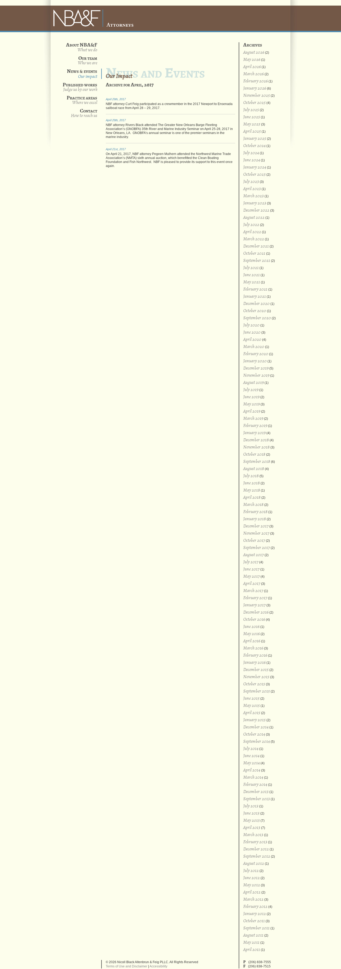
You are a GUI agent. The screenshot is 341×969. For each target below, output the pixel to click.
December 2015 (256, 669)
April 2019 (251, 411)
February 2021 (255, 289)
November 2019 (256, 375)
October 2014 (254, 734)
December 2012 (256, 849)
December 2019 (256, 368)
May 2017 (251, 576)
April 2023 (252, 188)
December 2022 (256, 210)
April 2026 (252, 66)
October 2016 (254, 619)
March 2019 (253, 418)
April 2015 (251, 712)
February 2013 (255, 842)
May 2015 (251, 705)
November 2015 (256, 676)
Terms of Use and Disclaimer (126, 966)
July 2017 (250, 562)
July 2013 (250, 806)
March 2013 (253, 834)
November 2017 (256, 533)
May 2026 (251, 59)
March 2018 (253, 504)
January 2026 (254, 88)
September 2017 (256, 547)
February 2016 (255, 655)
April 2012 (252, 892)
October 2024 (254, 145)
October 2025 (254, 102)
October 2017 (254, 540)
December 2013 (256, 791)
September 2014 (256, 741)
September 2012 (256, 856)
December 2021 (256, 246)
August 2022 (254, 217)
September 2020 (257, 318)
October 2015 (254, 684)
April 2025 (252, 131)
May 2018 (251, 490)
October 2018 (254, 454)
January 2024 (254, 167)
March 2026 (253, 74)
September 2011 (256, 928)
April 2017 (251, 583)
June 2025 (251, 117)
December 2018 (256, 440)
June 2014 (251, 755)
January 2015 (254, 720)
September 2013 (256, 799)
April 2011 (251, 949)
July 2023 (251, 181)
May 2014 (251, 763)
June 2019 (251, 397)
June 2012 (251, 877)
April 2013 (251, 827)
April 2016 (251, 641)
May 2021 (251, 282)
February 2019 (255, 425)
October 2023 (254, 174)
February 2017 (255, 598)
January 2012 (254, 913)
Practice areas (82, 100)
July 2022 (251, 224)
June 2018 (251, 483)
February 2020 (255, 353)
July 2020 (251, 325)
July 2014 (250, 748)
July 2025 (251, 109)
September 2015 (256, 691)
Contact (84, 113)
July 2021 (251, 267)
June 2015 (251, 698)
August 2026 (253, 52)
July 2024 (251, 153)
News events (82, 74)
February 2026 (255, 81)
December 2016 (256, 612)
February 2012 (255, 906)
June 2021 (251, 275)
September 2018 (256, 461)
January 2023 (254, 203)
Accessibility (158, 966)
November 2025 (256, 95)
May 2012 (251, 885)
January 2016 (254, 662)
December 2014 (256, 727)
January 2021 (254, 296)
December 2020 (256, 303)
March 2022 (253, 239)
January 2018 (254, 519)
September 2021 (256, 260)
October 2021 (254, 253)
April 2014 (251, 770)
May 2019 (251, 404)
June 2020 (252, 332)
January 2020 (255, 361)
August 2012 (253, 863)
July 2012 (251, 870)
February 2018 (255, 511)
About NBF (87, 50)
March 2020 (253, 346)
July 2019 (250, 389)
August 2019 (253, 382)
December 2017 (256, 526)
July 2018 (251, 476)
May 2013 (251, 820)
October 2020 (254, 310)
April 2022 (252, 231)
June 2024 (251, 160)
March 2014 (253, 777)
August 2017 (253, 554)
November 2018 (256, 447)
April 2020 (252, 339)
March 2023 (253, 196)
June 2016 (251, 626)
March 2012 (253, 899)
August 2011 (253, 935)
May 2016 (251, 633)
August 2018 (253, 468)
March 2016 (253, 648)
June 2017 (251, 569)
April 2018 (252, 497)
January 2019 (254, 432)
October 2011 (254, 921)
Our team (87, 60)
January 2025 (254, 138)
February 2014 (255, 784)
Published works (80, 87)
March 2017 (253, 590)
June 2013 (251, 813)
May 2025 (251, 124)
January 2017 (254, 605)
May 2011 (251, 942)
